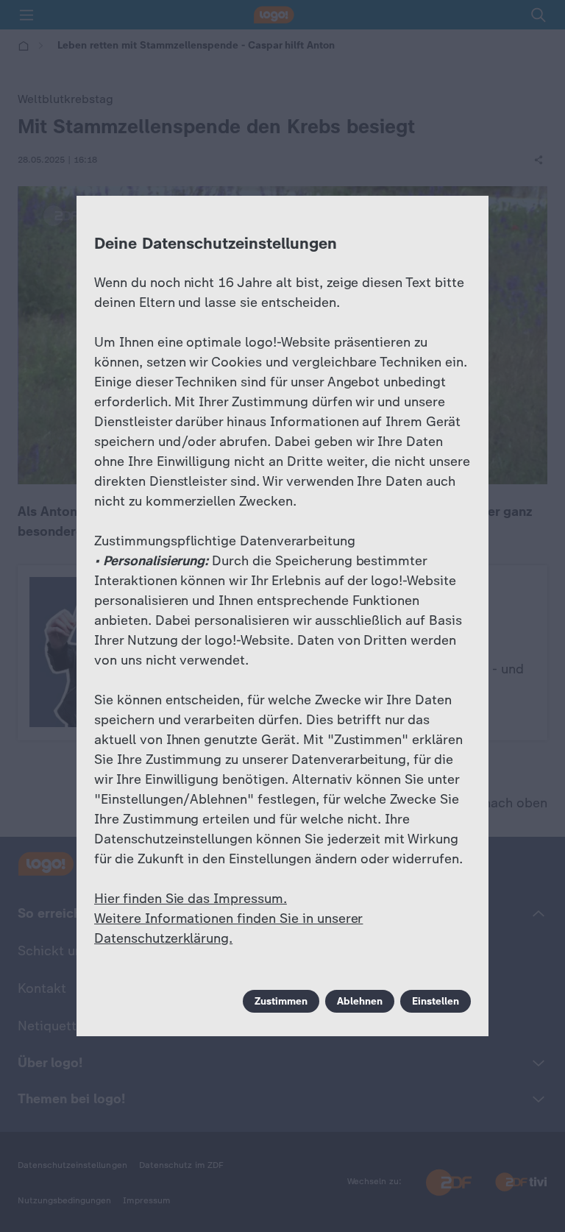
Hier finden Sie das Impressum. (190, 899)
